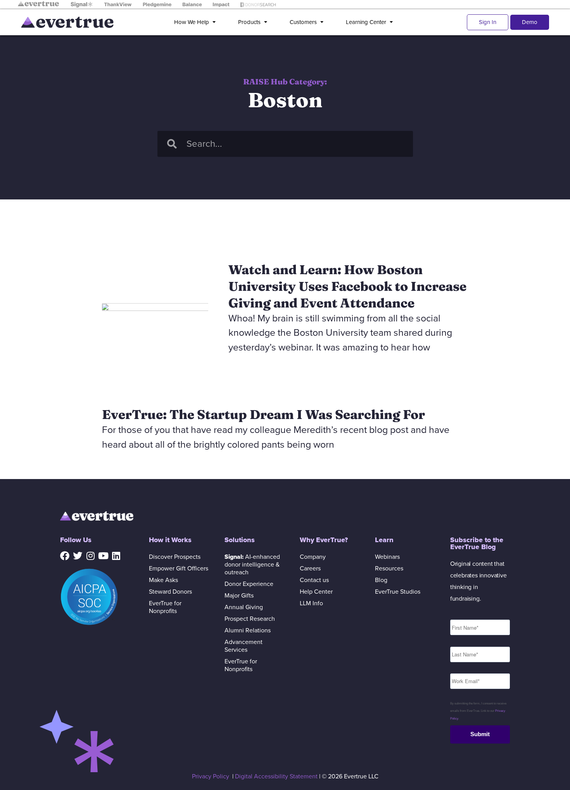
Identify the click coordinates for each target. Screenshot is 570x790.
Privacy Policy (210, 776)
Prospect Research (250, 619)
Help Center (316, 592)
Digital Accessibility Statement (276, 776)
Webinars (387, 557)
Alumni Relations (248, 630)
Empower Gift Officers (178, 568)
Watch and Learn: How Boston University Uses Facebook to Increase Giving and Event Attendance (347, 286)
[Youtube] (103, 555)
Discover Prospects (174, 557)
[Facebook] (64, 555)
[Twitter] (77, 555)
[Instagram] (90, 555)
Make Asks (163, 580)
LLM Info (311, 603)
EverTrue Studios (397, 592)
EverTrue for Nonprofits (165, 607)
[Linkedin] (116, 555)
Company (313, 557)
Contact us (314, 580)
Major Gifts (239, 595)
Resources (389, 568)
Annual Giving (244, 607)
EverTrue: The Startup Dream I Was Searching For (263, 414)
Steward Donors (170, 592)
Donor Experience (249, 584)
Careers (310, 568)
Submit (480, 734)
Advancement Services (244, 646)
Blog (381, 580)
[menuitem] (196, 22)
